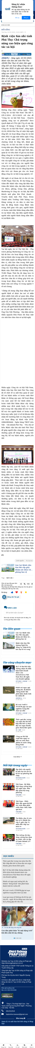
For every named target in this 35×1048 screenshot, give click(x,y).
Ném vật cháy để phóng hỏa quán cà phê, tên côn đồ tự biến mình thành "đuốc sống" (16, 932)
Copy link (10, 1047)
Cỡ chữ (18, 1047)
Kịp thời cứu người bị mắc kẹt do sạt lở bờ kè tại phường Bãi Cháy (24, 772)
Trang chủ (3, 1047)
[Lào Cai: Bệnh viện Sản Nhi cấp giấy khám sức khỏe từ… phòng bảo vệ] (7, 568)
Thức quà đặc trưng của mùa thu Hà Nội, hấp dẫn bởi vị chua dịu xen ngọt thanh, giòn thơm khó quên (24, 723)
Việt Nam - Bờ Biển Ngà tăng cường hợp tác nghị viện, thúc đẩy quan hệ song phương (24, 788)
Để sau (17, 17)
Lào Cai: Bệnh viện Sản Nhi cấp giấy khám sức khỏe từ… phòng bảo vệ (24, 568)
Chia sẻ (31, 1047)
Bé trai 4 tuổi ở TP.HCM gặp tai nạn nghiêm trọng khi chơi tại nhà (24, 708)
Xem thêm (17, 757)
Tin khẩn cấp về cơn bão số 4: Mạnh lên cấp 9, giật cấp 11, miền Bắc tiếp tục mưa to (24, 822)
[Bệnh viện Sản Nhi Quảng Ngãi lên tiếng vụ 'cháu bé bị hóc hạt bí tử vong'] (9, 645)
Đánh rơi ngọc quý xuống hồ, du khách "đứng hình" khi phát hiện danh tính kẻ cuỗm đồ (23, 692)
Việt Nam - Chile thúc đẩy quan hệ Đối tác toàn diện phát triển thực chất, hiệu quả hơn (24, 805)
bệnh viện (10, 578)
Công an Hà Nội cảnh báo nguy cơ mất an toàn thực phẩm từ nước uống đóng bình (23, 740)
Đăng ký (26, 17)
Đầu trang (20, 1018)
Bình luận (24, 1047)
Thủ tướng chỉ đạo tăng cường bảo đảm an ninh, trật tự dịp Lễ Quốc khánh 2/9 (24, 838)
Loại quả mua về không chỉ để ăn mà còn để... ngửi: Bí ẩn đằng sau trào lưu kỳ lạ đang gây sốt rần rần (17, 899)
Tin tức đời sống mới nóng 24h (12, 927)
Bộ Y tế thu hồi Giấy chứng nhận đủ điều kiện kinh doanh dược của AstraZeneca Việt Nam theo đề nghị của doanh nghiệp (23, 672)
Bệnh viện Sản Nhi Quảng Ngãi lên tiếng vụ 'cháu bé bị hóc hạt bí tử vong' (23, 646)
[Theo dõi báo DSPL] (17, 54)
